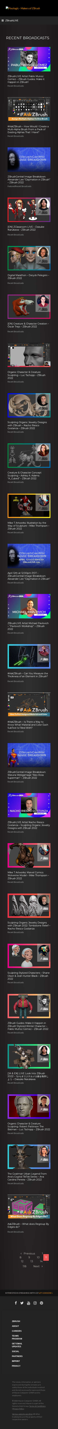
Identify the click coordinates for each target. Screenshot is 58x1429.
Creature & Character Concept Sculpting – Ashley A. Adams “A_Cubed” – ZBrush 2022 (24, 475)
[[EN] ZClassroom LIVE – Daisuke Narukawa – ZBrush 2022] (29, 209)
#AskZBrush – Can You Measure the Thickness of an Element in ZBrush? (28, 675)
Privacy (16, 1366)
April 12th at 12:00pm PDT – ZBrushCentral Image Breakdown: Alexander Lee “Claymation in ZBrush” (29, 576)
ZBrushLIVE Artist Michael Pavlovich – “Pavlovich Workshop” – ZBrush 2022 (28, 626)
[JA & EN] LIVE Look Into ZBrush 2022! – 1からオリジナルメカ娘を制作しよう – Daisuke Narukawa (28, 1076)
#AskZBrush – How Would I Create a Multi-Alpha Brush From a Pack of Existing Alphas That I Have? (28, 129)
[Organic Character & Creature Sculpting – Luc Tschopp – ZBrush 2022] (29, 354)
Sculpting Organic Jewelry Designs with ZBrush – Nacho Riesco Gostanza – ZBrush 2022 (27, 425)
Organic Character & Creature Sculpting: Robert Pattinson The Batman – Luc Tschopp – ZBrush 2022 (29, 1126)
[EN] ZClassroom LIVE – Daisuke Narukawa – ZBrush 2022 (26, 228)
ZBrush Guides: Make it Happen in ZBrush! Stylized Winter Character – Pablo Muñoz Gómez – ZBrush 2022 (28, 1026)
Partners (17, 1356)
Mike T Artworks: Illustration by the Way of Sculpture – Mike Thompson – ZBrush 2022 (28, 525)
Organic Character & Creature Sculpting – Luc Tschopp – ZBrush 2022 (26, 375)
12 (22, 1261)
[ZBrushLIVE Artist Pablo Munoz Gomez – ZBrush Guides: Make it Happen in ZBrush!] (29, 58)
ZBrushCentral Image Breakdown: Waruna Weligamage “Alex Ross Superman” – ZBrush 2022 (27, 775)
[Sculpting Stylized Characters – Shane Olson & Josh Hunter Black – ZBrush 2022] (29, 955)
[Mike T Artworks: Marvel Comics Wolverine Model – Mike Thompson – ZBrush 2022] (29, 855)
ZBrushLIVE (11, 20)
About (15, 1326)
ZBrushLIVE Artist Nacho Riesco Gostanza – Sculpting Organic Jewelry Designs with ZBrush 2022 (29, 825)
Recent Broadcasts (16, 86)
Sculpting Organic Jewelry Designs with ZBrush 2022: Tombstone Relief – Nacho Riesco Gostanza (29, 925)
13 (31, 1261)
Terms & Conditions (37, 1406)
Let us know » (46, 1293)
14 (41, 1261)
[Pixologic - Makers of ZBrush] (23, 7)
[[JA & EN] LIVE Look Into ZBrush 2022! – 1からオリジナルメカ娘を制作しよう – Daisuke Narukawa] (29, 1055)
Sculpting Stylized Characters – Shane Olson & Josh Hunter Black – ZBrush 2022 (29, 975)
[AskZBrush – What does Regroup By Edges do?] (29, 1206)
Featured (11, 186)
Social (15, 1351)
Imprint (16, 1361)
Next (36, 1266)
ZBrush (16, 1321)
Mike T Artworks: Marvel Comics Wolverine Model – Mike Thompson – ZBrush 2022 (28, 875)
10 (38, 1257)
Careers (17, 1331)
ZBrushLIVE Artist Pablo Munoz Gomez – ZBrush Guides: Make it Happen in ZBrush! (26, 79)
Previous (29, 1253)
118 (24, 1266)
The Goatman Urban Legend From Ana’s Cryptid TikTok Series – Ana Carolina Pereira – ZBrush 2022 (27, 1176)
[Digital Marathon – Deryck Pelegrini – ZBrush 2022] (29, 257)
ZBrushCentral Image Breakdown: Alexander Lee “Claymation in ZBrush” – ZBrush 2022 (29, 179)
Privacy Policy (18, 1409)
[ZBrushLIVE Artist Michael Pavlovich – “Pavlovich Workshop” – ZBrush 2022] (29, 605)
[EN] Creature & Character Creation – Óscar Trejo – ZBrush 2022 (28, 325)
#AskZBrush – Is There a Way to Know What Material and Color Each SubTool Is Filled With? (28, 724)
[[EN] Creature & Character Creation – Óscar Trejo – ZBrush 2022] (29, 306)
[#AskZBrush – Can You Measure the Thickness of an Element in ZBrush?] (29, 656)
